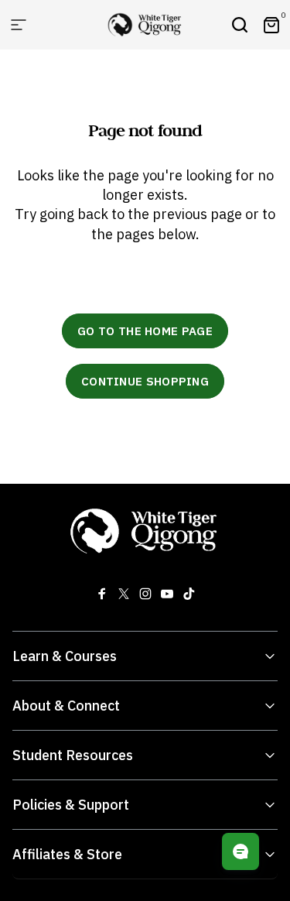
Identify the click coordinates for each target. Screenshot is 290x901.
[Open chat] (240, 851)
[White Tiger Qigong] (145, 529)
